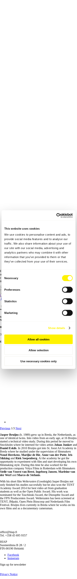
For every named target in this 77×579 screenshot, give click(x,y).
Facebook (13, 554)
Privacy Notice (9, 574)
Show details (56, 328)
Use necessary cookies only (38, 361)
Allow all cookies (38, 339)
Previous (5, 428)
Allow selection (39, 350)
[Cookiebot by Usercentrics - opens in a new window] (56, 215)
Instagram (13, 558)
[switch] (67, 290)
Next (18, 428)
